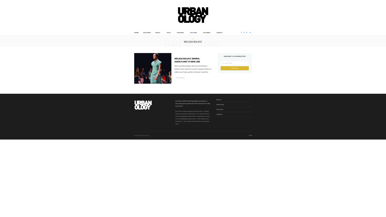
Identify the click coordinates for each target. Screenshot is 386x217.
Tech (169, 33)
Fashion (180, 33)
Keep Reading (180, 78)
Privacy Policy (220, 104)
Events (220, 33)
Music (158, 33)
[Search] (250, 32)
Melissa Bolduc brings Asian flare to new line (187, 60)
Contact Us (219, 114)
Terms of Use (219, 109)
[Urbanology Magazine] (193, 15)
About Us (218, 100)
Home (136, 33)
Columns (206, 33)
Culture (193, 33)
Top (250, 135)
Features (147, 33)
